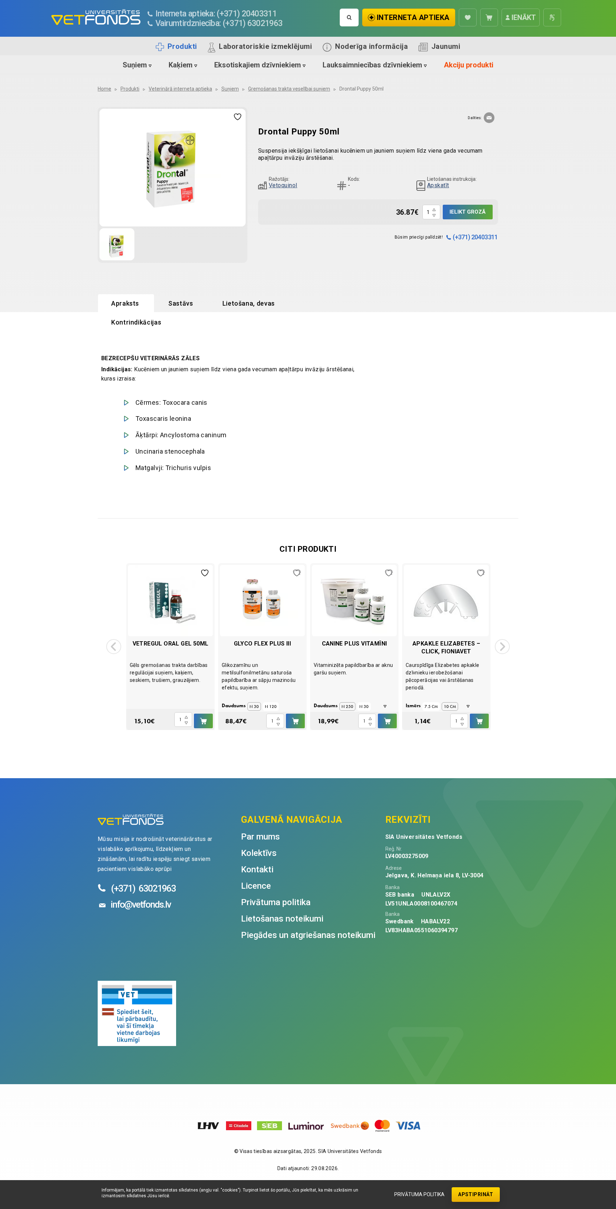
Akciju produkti (468, 65)
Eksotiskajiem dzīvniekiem (257, 65)
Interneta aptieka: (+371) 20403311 (216, 14)
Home (104, 89)
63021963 (143, 888)
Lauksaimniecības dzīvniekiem (372, 65)
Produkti (182, 46)
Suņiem (135, 65)
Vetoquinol (283, 185)
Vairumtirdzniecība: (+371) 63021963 (218, 23)
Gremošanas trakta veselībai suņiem (289, 89)
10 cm (450, 706)
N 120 (271, 706)
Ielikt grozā (468, 212)
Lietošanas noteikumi (282, 918)
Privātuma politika (419, 1194)
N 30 (254, 706)
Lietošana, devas (248, 303)
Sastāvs (180, 303)
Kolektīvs (259, 853)
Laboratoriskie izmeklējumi (265, 46)
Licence (256, 886)
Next (502, 646)
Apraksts (125, 303)
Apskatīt (438, 185)
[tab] (126, 303)
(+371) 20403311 (475, 237)
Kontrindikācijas (136, 322)
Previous (113, 646)
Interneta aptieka (413, 17)
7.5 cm (431, 706)
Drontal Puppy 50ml (361, 89)
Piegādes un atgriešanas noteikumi (308, 935)
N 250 (347, 706)
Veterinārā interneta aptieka (180, 89)
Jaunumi (446, 46)
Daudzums (234, 705)
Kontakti (257, 869)
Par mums (260, 836)
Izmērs (413, 705)
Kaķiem (180, 65)
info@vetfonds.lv (141, 904)
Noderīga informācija (371, 46)
